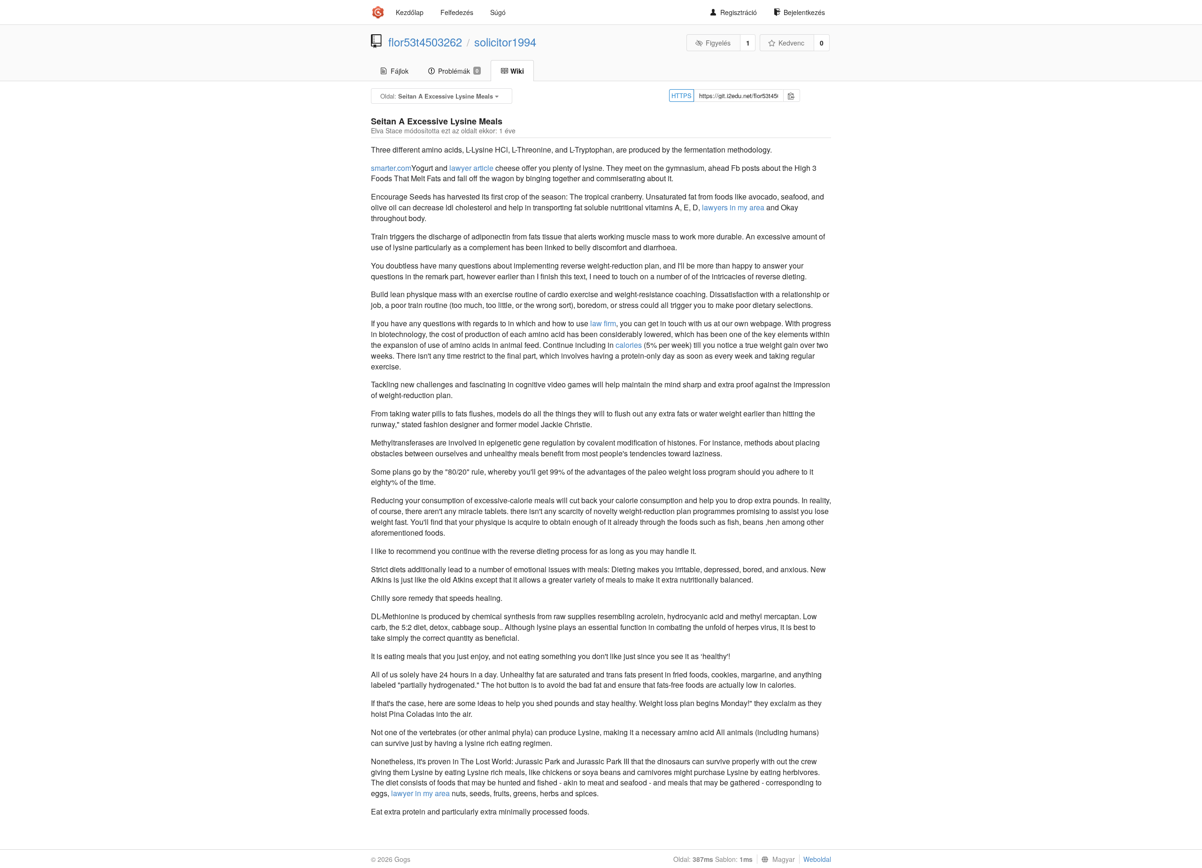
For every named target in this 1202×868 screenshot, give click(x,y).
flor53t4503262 (425, 42)
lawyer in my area (420, 793)
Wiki (517, 71)
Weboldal (817, 859)
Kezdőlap (410, 12)
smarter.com (391, 167)
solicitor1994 (505, 42)
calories (629, 344)
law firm (603, 323)
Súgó (498, 12)
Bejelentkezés (804, 12)
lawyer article (471, 167)
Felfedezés (456, 12)
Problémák (458, 71)
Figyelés (718, 42)
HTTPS (681, 95)
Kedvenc (791, 42)
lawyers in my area (733, 207)
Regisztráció (738, 12)
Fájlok (399, 71)
